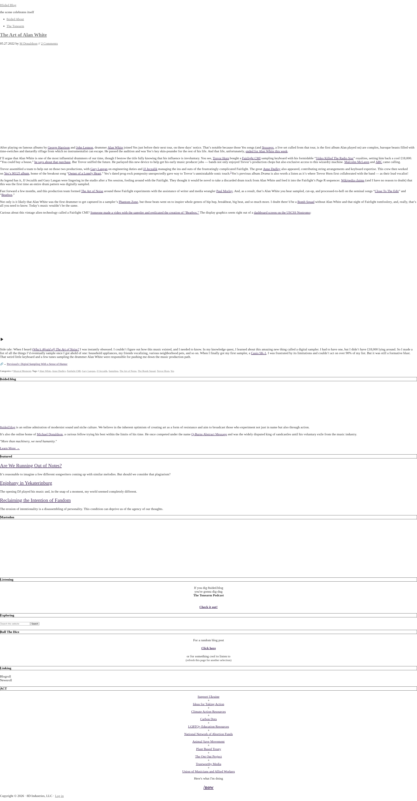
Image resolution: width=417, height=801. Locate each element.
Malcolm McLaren (356, 162)
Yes (172, 371)
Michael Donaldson (50, 434)
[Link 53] (208, 571)
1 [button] (231, 172)
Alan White (115, 147)
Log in (59, 796)
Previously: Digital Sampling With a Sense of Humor (37, 364)
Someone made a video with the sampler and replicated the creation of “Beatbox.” (144, 212)
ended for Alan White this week (267, 151)
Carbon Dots (208, 719)
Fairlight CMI (251, 158)
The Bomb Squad (147, 371)
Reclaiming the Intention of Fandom (35, 500)
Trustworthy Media (208, 764)
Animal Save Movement (208, 741)
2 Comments (49, 43)
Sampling (113, 371)
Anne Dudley (271, 169)
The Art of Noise (92, 191)
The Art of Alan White (23, 34)
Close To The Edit (387, 191)
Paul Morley (224, 191)
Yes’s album (16, 173)
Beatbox (6, 195)
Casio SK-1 (258, 353)
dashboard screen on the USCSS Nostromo (282, 212)
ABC (379, 162)
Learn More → (10, 448)
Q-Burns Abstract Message (209, 434)
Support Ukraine (208, 696)
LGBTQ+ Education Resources (208, 726)
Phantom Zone (128, 202)
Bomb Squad (305, 202)
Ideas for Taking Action (208, 704)
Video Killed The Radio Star (334, 158)
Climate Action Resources (208, 711)
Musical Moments (22, 371)
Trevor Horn (221, 158)
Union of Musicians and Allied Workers (208, 771)
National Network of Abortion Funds (208, 734)
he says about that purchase (52, 162)
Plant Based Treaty (208, 749)
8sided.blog (7, 427)
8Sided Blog (8, 5)
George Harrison (59, 147)
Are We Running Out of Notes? (31, 465)
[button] (208, 676)
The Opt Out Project (208, 756)
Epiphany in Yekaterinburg (26, 483)
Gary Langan (99, 169)
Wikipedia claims (352, 180)
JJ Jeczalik (150, 169)
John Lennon (84, 147)
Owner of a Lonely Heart (84, 173)
